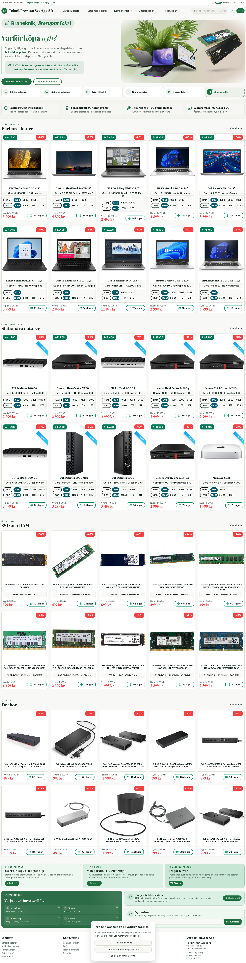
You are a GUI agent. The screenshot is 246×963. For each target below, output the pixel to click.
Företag (226, 3)
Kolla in (10, 883)
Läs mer (93, 883)
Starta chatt (234, 898)
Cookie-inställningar (123, 956)
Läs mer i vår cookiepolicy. (127, 936)
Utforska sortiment (47, 81)
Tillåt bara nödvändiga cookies (123, 949)
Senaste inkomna (15, 81)
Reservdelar (170, 10)
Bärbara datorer (71, 10)
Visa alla (234, 128)
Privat (218, 3)
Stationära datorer (97, 10)
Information (237, 2)
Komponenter (121, 10)
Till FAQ (174, 883)
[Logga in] (232, 11)
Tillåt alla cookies (123, 942)
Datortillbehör (146, 10)
